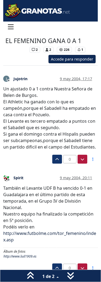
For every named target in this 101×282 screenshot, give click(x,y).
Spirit (18, 177)
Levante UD (16, 49)
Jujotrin (20, 78)
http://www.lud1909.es (20, 256)
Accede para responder (72, 59)
